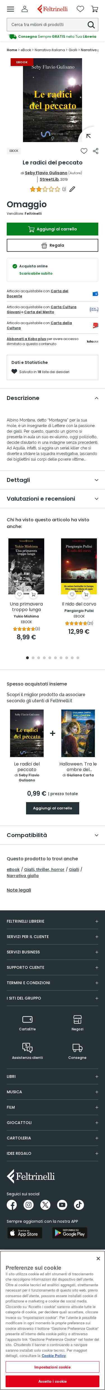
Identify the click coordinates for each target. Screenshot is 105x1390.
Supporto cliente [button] (25, 967)
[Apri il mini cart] (95, 9)
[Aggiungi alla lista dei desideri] (84, 151)
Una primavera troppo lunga (26, 607)
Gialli (74, 869)
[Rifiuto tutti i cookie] (98, 1258)
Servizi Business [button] (23, 952)
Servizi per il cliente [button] (28, 936)
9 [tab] (72, 658)
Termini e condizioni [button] (28, 983)
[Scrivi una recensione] (72, 189)
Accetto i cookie (52, 1381)
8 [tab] (67, 658)
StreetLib (49, 179)
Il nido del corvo (79, 604)
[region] (52, 1320)
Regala (56, 245)
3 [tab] (39, 658)
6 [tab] (55, 658)
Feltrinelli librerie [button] (25, 921)
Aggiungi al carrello (56, 229)
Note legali (19, 890)
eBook (13, 869)
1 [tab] (53, 138)
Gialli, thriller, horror (44, 869)
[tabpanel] (53, 100)
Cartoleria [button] (19, 1138)
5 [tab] (50, 658)
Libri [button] (11, 1076)
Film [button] (11, 1107)
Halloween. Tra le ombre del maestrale (78, 767)
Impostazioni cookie (52, 1367)
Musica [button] (14, 1092)
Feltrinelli (33, 213)
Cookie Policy (54, 1355)
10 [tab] (77, 658)
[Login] (25, 8)
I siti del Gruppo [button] (24, 998)
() (64, 189)
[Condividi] (95, 151)
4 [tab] (44, 658)
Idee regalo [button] (19, 1153)
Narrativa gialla (23, 875)
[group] (52, 36)
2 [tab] (33, 658)
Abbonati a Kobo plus (26, 338)
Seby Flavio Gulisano (46, 173)
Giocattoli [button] (19, 1122)
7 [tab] (61, 658)
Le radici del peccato (27, 767)
